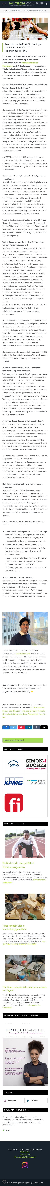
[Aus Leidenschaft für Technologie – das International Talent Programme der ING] (25, 29)
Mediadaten (25, 1152)
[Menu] (4, 4)
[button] (4, 1181)
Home (5, 10)
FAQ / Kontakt (25, 1154)
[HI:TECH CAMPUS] (26, 4)
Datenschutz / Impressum (25, 1157)
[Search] (46, 4)
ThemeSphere (38, 1183)
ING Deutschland (23, 654)
